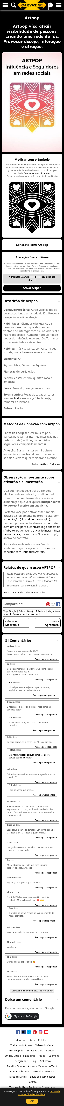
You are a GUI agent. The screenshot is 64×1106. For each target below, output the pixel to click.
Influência (41, 611)
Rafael (12, 682)
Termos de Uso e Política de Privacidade (39, 1093)
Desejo (30, 611)
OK (32, 1101)
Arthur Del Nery (50, 464)
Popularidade (19, 614)
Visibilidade (33, 614)
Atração (12, 611)
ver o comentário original (35, 585)
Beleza (22, 611)
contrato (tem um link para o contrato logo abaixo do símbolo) (31, 526)
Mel (16, 398)
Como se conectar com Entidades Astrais (29, 550)
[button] (32, 196)
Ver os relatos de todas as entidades (24, 592)
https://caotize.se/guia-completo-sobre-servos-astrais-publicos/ (29, 756)
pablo (9, 842)
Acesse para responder (46, 659)
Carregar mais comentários (32, 990)
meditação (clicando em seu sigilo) (28, 519)
